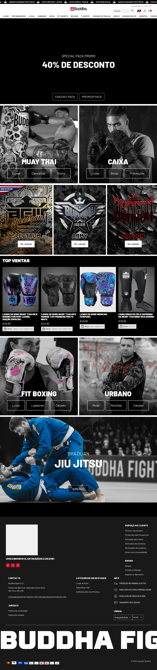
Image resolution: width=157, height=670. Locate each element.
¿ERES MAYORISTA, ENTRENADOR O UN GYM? (30, 559)
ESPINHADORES (19, 16)
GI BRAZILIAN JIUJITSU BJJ (88, 592)
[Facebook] (18, 565)
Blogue (128, 566)
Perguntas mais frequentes (137, 535)
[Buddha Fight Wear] (78, 9)
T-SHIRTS (85, 16)
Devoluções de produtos (135, 548)
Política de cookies (16, 615)
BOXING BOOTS (129, 16)
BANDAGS (42, 16)
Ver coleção (26, 244)
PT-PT (146, 6)
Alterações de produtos (135, 543)
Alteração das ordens (134, 539)
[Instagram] (13, 565)
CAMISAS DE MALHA (102, 16)
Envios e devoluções (134, 530)
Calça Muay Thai (82, 587)
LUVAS (6, 16)
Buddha (11, 583)
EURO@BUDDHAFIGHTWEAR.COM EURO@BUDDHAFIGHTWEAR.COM (37, 597)
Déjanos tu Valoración (134, 574)
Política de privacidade (18, 611)
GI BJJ (32, 16)
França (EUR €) (136, 6)
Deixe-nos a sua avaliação (136, 552)
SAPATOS (143, 16)
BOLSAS (74, 16)
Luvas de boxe (82, 583)
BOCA (52, 16)
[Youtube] (8, 565)
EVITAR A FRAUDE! (133, 570)
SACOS (116, 16)
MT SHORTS (63, 16)
